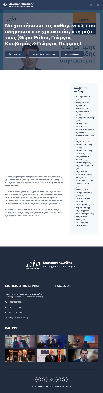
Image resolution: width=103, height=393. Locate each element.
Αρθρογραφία (83, 111)
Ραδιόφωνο (81, 204)
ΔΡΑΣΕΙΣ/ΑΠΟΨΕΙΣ (85, 135)
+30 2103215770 (15, 307)
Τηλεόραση (81, 213)
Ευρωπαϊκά (81, 171)
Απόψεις (80, 102)
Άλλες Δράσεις (83, 96)
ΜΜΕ (78, 189)
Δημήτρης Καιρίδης (21, 4)
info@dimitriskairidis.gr (19, 318)
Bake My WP (66, 386)
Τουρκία (80, 216)
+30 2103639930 (16, 312)
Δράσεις (80, 132)
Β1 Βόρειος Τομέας (85, 117)
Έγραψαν (80, 141)
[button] (91, 5)
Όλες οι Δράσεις (84, 192)
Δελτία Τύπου (82, 129)
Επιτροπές (81, 162)
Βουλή (79, 126)
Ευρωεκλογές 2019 (85, 165)
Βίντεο (79, 123)
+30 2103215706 (15, 302)
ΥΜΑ (78, 219)
